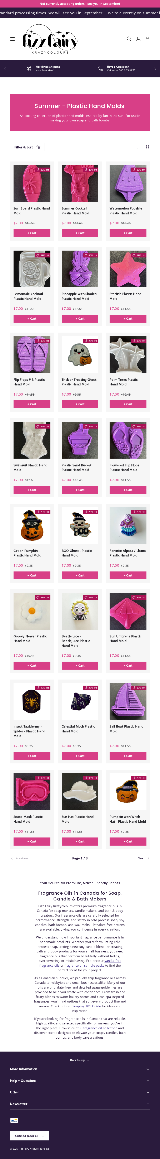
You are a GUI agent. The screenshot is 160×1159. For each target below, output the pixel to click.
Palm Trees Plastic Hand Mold (124, 381)
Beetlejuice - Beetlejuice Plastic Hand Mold (76, 641)
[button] (147, 39)
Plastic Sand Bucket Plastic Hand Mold (77, 467)
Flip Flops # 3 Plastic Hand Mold (29, 381)
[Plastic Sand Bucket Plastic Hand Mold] (80, 440)
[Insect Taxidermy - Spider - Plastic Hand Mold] (32, 701)
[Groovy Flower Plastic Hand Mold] (32, 611)
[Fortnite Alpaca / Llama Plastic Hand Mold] (128, 525)
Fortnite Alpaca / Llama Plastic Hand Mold (128, 553)
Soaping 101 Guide (86, 1006)
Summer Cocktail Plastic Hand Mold (75, 210)
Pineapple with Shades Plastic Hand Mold (79, 296)
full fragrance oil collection (97, 1028)
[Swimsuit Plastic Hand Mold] (32, 440)
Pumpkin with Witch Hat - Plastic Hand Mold (128, 819)
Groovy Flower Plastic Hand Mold (30, 638)
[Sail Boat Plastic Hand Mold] (128, 701)
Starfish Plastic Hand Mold (125, 296)
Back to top (78, 1060)
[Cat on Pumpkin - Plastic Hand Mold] (32, 525)
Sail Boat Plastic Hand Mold (126, 728)
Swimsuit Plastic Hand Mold (30, 467)
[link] (33, 858)
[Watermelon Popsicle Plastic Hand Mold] (128, 183)
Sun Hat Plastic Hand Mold (78, 819)
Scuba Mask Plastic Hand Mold (28, 819)
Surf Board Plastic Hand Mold (32, 210)
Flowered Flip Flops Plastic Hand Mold (124, 467)
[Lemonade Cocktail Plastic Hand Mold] (32, 269)
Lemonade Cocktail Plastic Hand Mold (28, 296)
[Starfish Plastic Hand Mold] (128, 269)
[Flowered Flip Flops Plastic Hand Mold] (128, 440)
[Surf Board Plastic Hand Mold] (32, 183)
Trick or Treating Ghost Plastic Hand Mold (79, 381)
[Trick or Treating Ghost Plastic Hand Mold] (80, 354)
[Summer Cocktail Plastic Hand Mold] (80, 183)
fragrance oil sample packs (84, 965)
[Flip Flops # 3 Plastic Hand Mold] (32, 354)
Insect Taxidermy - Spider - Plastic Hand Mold (29, 731)
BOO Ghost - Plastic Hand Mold (77, 553)
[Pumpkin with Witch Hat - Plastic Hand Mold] (128, 791)
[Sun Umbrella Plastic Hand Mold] (128, 611)
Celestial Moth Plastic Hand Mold (78, 728)
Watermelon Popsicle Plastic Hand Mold (126, 210)
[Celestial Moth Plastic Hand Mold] (80, 701)
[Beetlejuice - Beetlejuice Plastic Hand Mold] (80, 611)
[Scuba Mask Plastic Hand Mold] (32, 791)
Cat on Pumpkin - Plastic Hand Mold (27, 553)
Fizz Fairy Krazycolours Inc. (34, 1148)
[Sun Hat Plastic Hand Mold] (80, 791)
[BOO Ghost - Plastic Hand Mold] (80, 525)
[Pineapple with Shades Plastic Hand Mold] (80, 269)
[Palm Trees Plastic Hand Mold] (128, 354)
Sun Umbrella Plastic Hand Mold (125, 638)
